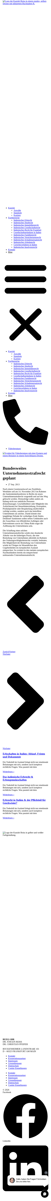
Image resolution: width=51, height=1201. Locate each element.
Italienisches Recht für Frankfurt (27, 230)
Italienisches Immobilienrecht (26, 225)
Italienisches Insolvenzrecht (25, 247)
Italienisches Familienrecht (25, 235)
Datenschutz (13, 1066)
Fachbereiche (14, 218)
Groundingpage (15, 1063)
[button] (25, 302)
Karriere (17, 215)
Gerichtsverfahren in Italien (25, 245)
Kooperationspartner (17, 1058)
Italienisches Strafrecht (23, 222)
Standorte (18, 213)
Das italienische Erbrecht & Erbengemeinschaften (18, 778)
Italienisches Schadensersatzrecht (28, 240)
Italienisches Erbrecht (23, 220)
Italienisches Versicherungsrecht (27, 237)
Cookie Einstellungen (17, 1068)
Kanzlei (11, 208)
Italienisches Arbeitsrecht (24, 242)
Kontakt (11, 249)
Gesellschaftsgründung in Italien (27, 232)
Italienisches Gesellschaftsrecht (27, 227)
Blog (10, 252)
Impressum (13, 1061)
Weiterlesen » (8, 771)
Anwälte (17, 210)
